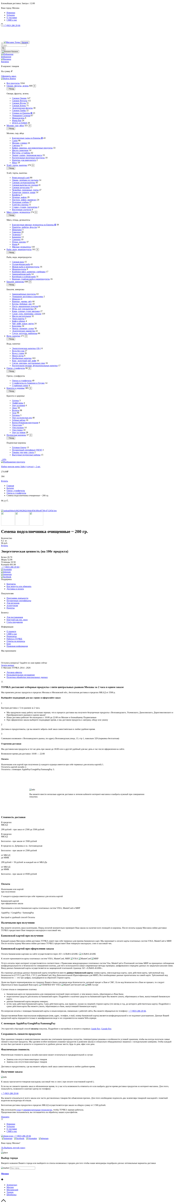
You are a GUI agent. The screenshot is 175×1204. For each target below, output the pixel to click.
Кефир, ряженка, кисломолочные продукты (32, 148)
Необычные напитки (22, 358)
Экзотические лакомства (23, 331)
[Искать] (3, 48)
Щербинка (11, 1194)
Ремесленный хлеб (21, 177)
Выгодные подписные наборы (26, 455)
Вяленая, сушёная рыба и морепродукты (31, 279)
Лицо (14, 408)
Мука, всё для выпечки (23, 309)
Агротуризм (12, 605)
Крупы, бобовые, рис (22, 304)
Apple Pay (95, 1029)
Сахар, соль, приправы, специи (26, 314)
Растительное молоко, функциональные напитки (35, 365)
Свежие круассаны (21, 187)
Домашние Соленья (21, 115)
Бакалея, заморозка (15, 281)
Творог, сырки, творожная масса (27, 155)
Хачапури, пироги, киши (23, 192)
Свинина (16, 239)
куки (18, 1110)
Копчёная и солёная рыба (24, 276)
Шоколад (16, 299)
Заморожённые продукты (24, 294)
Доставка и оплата (15, 589)
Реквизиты (12, 636)
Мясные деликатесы (21, 247)
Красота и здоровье (16, 388)
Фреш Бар (16, 120)
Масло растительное (21, 316)
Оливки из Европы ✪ (22, 113)
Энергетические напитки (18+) (26, 348)
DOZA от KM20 (19, 123)
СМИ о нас (12, 20)
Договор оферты (14, 672)
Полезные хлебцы (20, 202)
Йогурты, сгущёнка (21, 153)
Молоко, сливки (19, 143)
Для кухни (17, 425)
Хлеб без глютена (20, 204)
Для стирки (17, 430)
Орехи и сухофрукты (22, 380)
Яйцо (14, 162)
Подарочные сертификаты (19, 600)
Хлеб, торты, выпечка (17, 165)
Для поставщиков (15, 617)
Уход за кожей (18, 405)
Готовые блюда (19, 447)
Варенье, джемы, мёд (22, 301)
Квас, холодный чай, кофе (24, 360)
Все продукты (13, 83)
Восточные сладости (21, 209)
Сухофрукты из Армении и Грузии (28, 383)
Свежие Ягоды (19, 103)
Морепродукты (19, 269)
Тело (14, 413)
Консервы (16, 326)
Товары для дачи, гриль (23, 452)
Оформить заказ (9, 76)
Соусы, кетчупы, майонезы (24, 333)
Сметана (16, 145)
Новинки (11, 12)
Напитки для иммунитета (24, 160)
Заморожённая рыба (21, 274)
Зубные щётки (18, 420)
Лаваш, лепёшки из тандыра (25, 180)
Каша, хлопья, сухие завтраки (26, 311)
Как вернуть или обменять (19, 586)
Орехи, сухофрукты (16, 368)
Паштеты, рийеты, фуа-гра (24, 227)
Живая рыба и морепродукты (25, 267)
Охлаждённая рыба (21, 264)
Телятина (16, 234)
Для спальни (18, 427)
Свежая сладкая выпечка (23, 182)
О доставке (12, 17)
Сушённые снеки (20, 385)
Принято (5, 1117)
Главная (10, 485)
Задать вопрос (7, 665)
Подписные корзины (16, 435)
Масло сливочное (20, 150)
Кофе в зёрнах (18, 321)
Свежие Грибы (19, 110)
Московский (12, 1190)
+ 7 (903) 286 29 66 (10, 567)
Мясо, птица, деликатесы (18, 212)
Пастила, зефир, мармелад (24, 200)
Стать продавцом (15, 622)
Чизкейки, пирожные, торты (25, 190)
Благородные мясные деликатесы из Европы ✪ (34, 225)
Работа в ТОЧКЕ (14, 639)
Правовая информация (17, 646)
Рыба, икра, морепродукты (19, 249)
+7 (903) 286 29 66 (11, 25)
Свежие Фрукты (19, 100)
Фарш (15, 244)
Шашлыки (17, 229)
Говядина (16, 232)
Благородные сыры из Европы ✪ (27, 138)
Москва (5, 1173)
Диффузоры (17, 403)
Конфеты (16, 195)
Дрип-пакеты (18, 318)
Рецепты (11, 608)
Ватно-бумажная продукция (25, 422)
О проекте (11, 631)
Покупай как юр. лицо (17, 620)
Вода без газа (18, 351)
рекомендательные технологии (37, 1110)
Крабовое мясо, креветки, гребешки (29, 271)
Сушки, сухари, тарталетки (24, 207)
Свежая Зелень (19, 105)
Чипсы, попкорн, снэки (23, 328)
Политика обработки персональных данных (27, 677)
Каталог (25, 42)
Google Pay (106, 1029)
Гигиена (16, 415)
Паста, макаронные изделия (25, 306)
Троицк (10, 1192)
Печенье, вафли (19, 197)
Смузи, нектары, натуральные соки (28, 363)
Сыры (15, 140)
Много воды (18, 356)
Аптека (15, 400)
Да (2, 1148)
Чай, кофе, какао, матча (23, 323)
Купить (4, 481)
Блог (9, 644)
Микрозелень (18, 118)
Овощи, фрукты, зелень (18, 86)
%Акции (11, 15)
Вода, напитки (13, 336)
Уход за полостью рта (22, 418)
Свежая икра (18, 262)
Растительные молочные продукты (28, 158)
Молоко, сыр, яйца (15, 125)
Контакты (11, 584)
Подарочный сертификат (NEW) (27, 450)
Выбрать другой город (14, 1148)
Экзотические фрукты (22, 108)
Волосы (15, 410)
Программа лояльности (17, 598)
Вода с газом (18, 353)
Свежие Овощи (19, 98)
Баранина (16, 237)
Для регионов (13, 603)
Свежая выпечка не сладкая (25, 185)
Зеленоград (12, 1185)
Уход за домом (18, 432)
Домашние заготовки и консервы (27, 296)
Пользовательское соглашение (21, 675)
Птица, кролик (19, 242)
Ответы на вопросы (16, 641)
